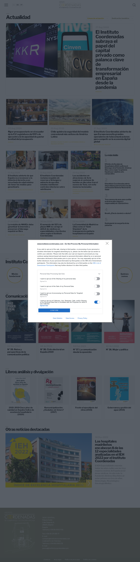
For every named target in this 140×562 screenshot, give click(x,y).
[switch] (97, 278)
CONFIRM (54, 310)
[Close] (108, 244)
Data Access (70, 318)
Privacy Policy (82, 318)
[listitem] (70, 274)
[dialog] (70, 281)
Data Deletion (57, 318)
